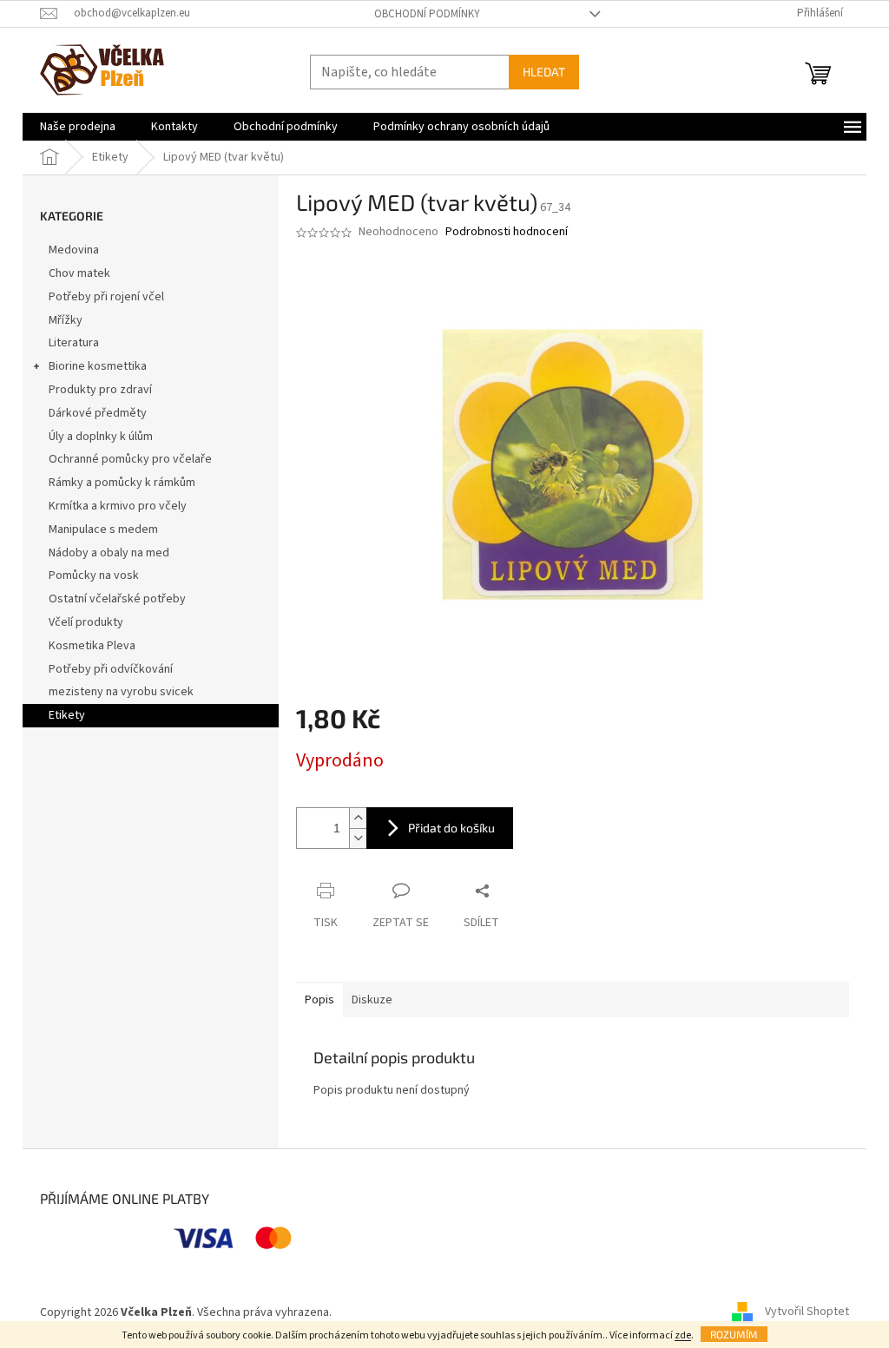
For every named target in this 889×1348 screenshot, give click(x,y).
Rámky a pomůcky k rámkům (122, 482)
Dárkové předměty (98, 413)
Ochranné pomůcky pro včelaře (130, 459)
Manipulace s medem (103, 529)
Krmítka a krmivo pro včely (118, 506)
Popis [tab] (319, 1000)
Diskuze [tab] (372, 1000)
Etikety (67, 715)
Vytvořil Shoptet (807, 1312)
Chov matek (79, 273)
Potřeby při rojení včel (106, 297)
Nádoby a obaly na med (109, 553)
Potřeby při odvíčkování (111, 669)
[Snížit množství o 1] (357, 838)
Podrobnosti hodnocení (506, 232)
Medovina (74, 250)
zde (683, 1335)
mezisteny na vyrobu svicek (121, 691)
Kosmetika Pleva (92, 645)
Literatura (74, 343)
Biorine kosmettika (98, 366)
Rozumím (734, 1334)
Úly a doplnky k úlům (101, 436)
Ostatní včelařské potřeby (117, 599)
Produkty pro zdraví (100, 389)
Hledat (544, 71)
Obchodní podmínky (427, 14)
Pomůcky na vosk (94, 575)
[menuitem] (78, 127)
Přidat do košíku (451, 827)
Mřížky (65, 320)
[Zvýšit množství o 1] (357, 818)
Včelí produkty (86, 622)
